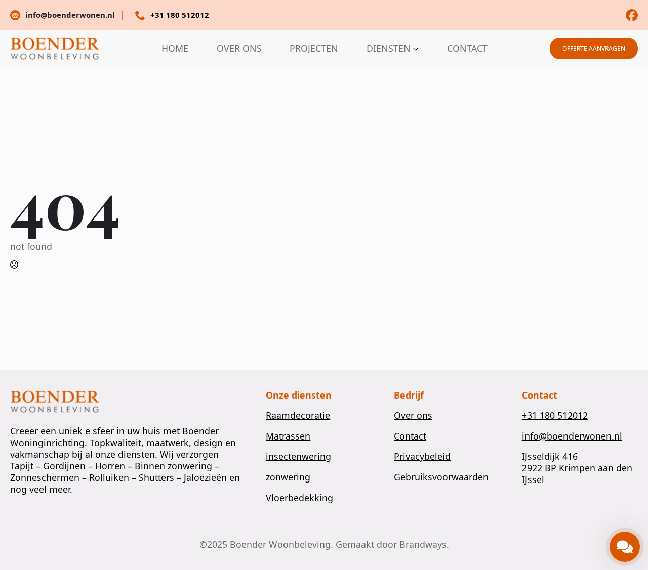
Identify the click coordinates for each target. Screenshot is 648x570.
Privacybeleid (422, 456)
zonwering (288, 477)
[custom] (632, 15)
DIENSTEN (389, 48)
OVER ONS (239, 48)
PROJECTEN (314, 48)
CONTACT (467, 48)
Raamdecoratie (298, 415)
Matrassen (288, 436)
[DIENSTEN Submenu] (415, 48)
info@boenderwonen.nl (572, 436)
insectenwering (298, 456)
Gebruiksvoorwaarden (441, 477)
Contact (410, 436)
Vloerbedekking (299, 498)
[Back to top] (631, 522)
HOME (174, 48)
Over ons (413, 415)
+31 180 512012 (555, 415)
